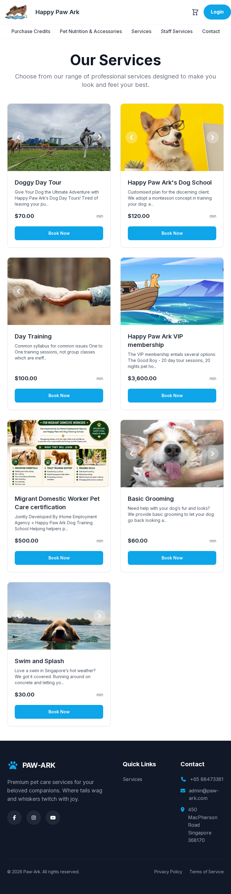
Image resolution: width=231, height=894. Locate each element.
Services (141, 31)
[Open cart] (195, 12)
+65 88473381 (206, 779)
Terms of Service (206, 871)
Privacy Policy (168, 871)
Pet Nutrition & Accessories (91, 31)
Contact (211, 31)
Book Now (59, 233)
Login (217, 12)
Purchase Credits (30, 31)
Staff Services (176, 31)
